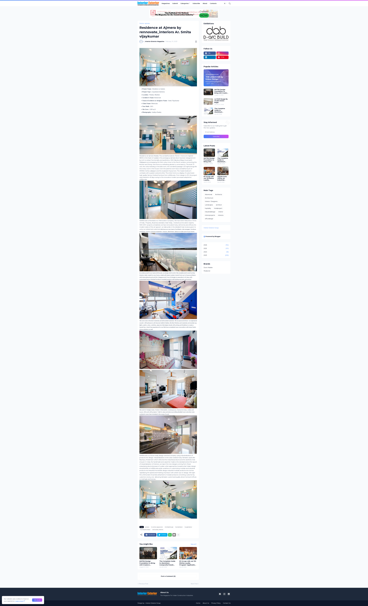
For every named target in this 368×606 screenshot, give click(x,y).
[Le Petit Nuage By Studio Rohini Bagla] (208, 101)
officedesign (209, 219)
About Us (206, 603)
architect (219, 205)
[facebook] (220, 594)
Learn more (19, 601)
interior (220, 212)
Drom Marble (208, 267)
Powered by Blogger (213, 236)
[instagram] (222, 53)
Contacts (213, 3)
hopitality (208, 208)
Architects (218, 194)
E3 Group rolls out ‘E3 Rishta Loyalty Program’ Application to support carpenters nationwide (188, 563)
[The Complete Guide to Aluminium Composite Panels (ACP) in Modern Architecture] (168, 553)
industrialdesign (210, 212)
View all (193, 544)
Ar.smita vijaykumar (157, 527)
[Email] (174, 535)
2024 (216, 252)
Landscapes (209, 205)
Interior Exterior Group (211, 228)
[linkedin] (210, 57)
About (205, 3)
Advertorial (208, 194)
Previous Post (143, 584)
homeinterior (179, 527)
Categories (184, 3)
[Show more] (178, 535)
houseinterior (188, 527)
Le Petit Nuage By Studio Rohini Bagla (221, 100)
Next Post (194, 584)
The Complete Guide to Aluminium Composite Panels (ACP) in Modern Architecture (167, 563)
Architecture (209, 198)
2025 (216, 248)
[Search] (228, 3)
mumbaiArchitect (145, 529)
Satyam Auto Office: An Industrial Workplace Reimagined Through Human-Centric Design (223, 178)
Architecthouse (169, 527)
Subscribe (196, 3)
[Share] (195, 41)
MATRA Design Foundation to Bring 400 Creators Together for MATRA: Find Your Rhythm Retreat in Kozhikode (147, 563)
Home (141, 23)
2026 (216, 245)
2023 (216, 255)
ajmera (147, 23)
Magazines (166, 3)
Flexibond (207, 271)
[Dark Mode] (225, 3)
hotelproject (218, 208)
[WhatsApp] (170, 535)
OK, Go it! (37, 600)
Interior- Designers (211, 201)
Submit (175, 3)
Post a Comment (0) (168, 576)
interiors (220, 215)
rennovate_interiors (157, 529)
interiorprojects (210, 215)
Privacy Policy (216, 603)
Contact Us (226, 603)
